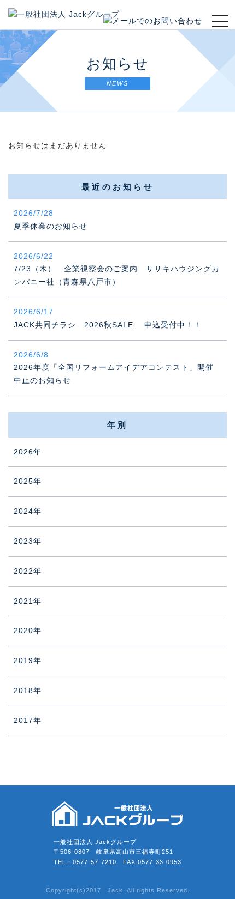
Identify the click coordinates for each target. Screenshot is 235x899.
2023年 (28, 541)
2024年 (28, 511)
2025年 (28, 481)
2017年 (28, 720)
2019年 (28, 660)
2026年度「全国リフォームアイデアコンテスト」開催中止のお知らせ (114, 367)
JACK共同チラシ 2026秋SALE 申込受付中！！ (108, 318)
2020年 (28, 630)
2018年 (28, 690)
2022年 (28, 571)
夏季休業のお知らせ (50, 219)
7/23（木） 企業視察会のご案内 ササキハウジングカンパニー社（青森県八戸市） (117, 269)
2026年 (28, 451)
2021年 (28, 601)
